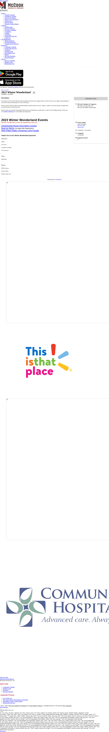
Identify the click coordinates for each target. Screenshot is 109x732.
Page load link (4, 707)
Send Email (80, 127)
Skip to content (4, 0)
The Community (67, 705)
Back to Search (5, 90)
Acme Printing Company (35, 705)
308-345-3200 (81, 125)
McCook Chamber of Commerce (18, 705)
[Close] (0, 709)
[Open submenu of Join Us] (6, 59)
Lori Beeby (15, 87)
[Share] (34, 93)
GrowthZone (58, 179)
